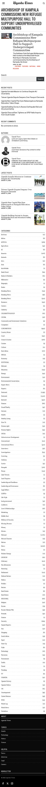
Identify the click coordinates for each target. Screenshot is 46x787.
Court (3, 336)
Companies (4, 325)
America (3, 253)
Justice (3, 463)
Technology (4, 651)
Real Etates (4, 595)
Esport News (5, 385)
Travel (3, 666)
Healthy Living (5, 418)
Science (3, 617)
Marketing (4, 512)
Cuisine (3, 343)
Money (3, 527)
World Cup (4, 704)
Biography (4, 283)
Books (3, 287)
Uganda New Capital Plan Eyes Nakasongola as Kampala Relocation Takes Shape (15, 205)
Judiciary (4, 460)
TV (2, 674)
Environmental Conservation (10, 381)
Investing (4, 456)
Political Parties (6, 576)
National (32, 66)
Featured (18, 66)
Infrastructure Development (10, 437)
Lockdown (4, 505)
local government (6, 501)
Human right (5, 426)
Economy (4, 358)
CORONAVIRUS (6, 328)
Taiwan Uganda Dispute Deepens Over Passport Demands (22, 97)
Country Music (6, 332)
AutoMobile (4, 268)
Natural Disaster (6, 539)
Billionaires (4, 280)
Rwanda (3, 613)
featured (3, 400)
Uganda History (6, 681)
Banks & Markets (6, 276)
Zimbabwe (4, 711)
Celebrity (4, 310)
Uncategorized (5, 692)
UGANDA (4, 677)
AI (2, 250)
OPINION (4, 557)
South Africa (5, 636)
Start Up (4, 643)
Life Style (4, 497)
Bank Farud (4, 272)
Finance (3, 403)
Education (4, 370)
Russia (3, 606)
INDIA (3, 433)
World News (5, 707)
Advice (3, 238)
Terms (3, 753)
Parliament (4, 572)
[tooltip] (5, 140)
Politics (3, 580)
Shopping (4, 632)
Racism (3, 587)
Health (3, 415)
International (5, 441)
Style (2, 647)
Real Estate (4, 591)
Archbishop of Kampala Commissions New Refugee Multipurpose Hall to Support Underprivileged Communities (28, 42)
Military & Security (7, 520)
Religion (16, 68)
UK (2, 689)
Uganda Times (16, 137)
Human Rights (5, 430)
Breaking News (6, 291)
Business (4, 302)
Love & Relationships (8, 508)
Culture (3, 347)
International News (7, 445)
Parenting (4, 569)
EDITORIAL (5, 362)
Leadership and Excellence (9, 482)
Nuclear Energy (6, 553)
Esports (3, 388)
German (3, 411)
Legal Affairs (5, 490)
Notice (3, 550)
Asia (2, 264)
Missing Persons (6, 523)
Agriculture (4, 246)
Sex (2, 629)
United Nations (6, 696)
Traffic (3, 662)
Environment (5, 377)
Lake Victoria (5, 475)
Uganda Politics (6, 685)
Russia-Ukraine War (7, 610)
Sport (3, 640)
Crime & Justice (6, 340)
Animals (3, 257)
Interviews (4, 448)
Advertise (4, 757)
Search (3, 75)
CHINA (3, 317)
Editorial (3, 366)
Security (3, 621)
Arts (2, 261)
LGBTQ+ (3, 493)
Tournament (5, 659)
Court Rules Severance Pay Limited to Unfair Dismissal (26, 150)
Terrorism (4, 655)
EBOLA (3, 355)
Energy (3, 373)
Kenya (3, 471)
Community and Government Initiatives (13, 321)
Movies (3, 531)
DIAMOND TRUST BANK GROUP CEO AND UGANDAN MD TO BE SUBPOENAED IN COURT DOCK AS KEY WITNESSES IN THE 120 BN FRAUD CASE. (27, 163)
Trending (4, 670)
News (38, 66)
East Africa (4, 351)
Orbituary (4, 561)
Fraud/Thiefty (5, 407)
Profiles (3, 583)
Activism (4, 234)
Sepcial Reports (6, 625)
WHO (3, 700)
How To (3, 422)
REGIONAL (4, 599)
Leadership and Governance (9, 486)
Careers (3, 306)
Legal (2, 760)
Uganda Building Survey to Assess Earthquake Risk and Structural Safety (16, 217)
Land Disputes (5, 478)
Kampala (4, 467)
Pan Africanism (6, 565)
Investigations (5, 452)
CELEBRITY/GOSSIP (8, 313)
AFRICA (3, 242)
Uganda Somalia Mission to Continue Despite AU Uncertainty (16, 178)
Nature (3, 542)
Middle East (5, 516)
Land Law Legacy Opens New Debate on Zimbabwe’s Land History (25, 139)
